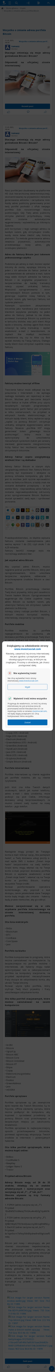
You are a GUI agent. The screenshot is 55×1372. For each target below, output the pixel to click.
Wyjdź (27, 687)
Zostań (27, 722)
